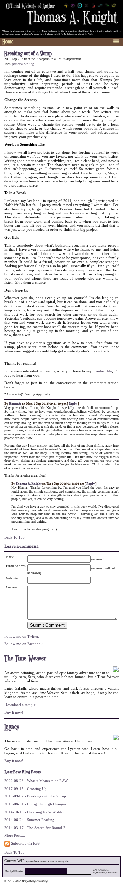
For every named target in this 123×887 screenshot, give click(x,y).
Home (7, 41)
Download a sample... (21, 704)
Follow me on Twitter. (21, 636)
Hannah (15, 404)
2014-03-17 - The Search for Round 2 (34, 828)
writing (29, 64)
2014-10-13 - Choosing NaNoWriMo (34, 812)
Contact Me (103, 371)
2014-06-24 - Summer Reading (29, 820)
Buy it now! (13, 712)
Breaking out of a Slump (28, 53)
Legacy (11, 727)
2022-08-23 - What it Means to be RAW (36, 781)
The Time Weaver (25, 658)
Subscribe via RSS (25, 843)
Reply (73, 404)
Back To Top (14, 537)
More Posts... (14, 835)
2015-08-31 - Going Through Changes (35, 804)
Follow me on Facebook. (24, 644)
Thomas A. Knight (28, 484)
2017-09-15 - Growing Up (25, 789)
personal (18, 64)
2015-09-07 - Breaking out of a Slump (35, 796)
